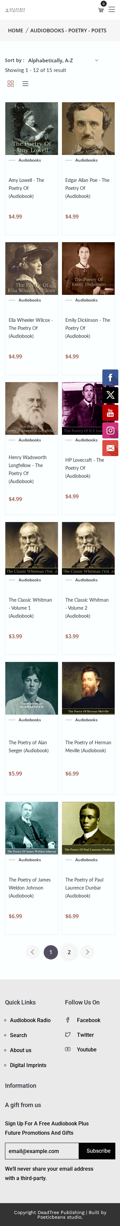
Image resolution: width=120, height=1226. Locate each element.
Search (18, 1035)
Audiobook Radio (30, 1020)
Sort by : (14, 60)
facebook (88, 1020)
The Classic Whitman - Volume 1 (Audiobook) (30, 608)
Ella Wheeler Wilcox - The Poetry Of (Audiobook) (31, 328)
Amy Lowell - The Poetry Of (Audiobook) (26, 188)
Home (15, 30)
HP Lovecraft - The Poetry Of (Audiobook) (84, 468)
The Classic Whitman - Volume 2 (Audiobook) (87, 608)
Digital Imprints (28, 1065)
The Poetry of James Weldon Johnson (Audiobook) (30, 888)
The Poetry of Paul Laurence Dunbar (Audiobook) (84, 888)
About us (20, 1050)
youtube (87, 1049)
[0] (101, 10)
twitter (85, 1035)
